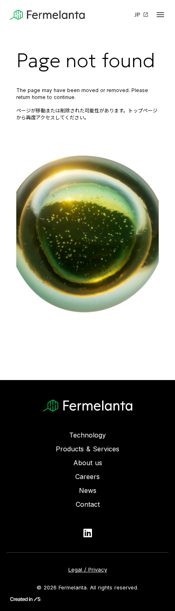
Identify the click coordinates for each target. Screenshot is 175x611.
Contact (88, 504)
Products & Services (87, 449)
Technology (87, 435)
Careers (87, 477)
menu (160, 15)
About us (87, 463)
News (87, 490)
